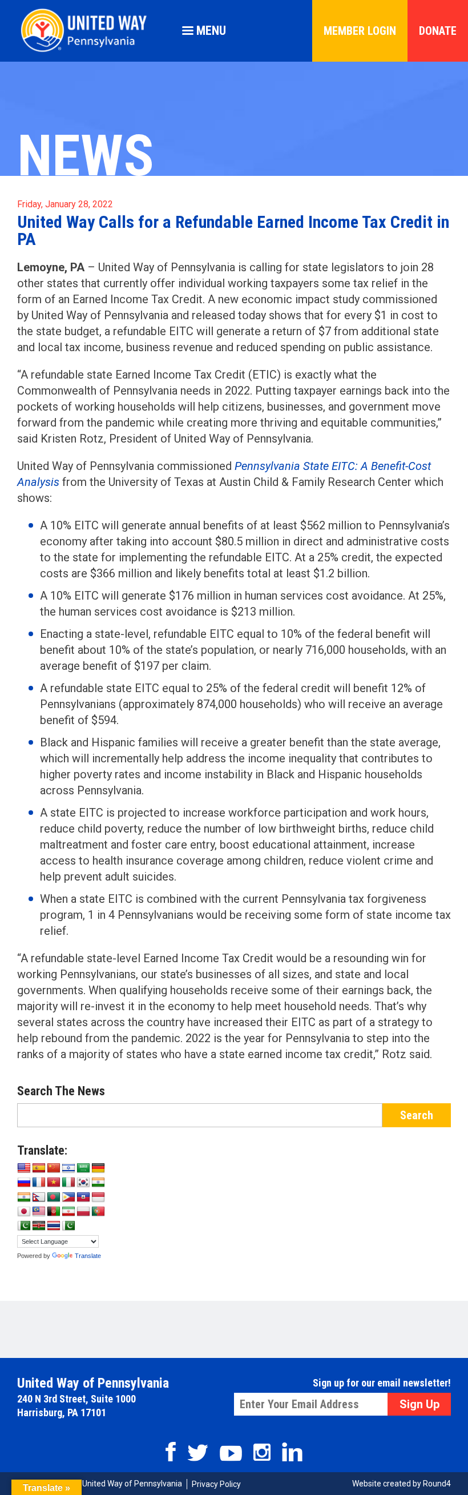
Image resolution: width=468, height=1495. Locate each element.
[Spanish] (39, 1168)
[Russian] (24, 1182)
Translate (88, 1255)
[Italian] (68, 1182)
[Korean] (83, 1182)
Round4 (437, 1483)
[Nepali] (39, 1197)
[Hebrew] (68, 1168)
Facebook (171, 1451)
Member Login (360, 31)
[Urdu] (68, 1226)
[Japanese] (24, 1211)
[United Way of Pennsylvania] (88, 51)
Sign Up (419, 1404)
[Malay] (39, 1211)
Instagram (262, 1452)
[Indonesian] (98, 1197)
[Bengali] (53, 1197)
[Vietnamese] (53, 1182)
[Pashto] (53, 1211)
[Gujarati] (98, 1182)
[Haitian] (83, 1197)
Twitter (197, 1452)
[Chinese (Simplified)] (53, 1168)
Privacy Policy (216, 1484)
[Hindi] (24, 1197)
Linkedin (292, 1451)
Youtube (231, 1453)
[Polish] (83, 1211)
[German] (98, 1168)
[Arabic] (83, 1168)
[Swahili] (39, 1226)
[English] (24, 1168)
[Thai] (53, 1226)
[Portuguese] (98, 1211)
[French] (39, 1182)
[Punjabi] (24, 1226)
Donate (438, 31)
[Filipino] (68, 1197)
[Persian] (68, 1211)
